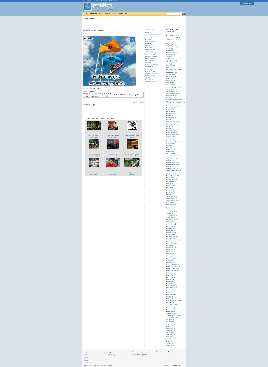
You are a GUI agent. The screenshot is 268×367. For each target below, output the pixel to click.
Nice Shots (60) (149, 66)
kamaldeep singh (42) (171, 223)
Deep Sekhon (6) (170, 124)
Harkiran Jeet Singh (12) (172, 175)
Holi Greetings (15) (150, 54)
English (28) (148, 43)
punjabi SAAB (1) (170, 274)
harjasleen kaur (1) (171, 172)
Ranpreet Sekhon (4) (171, 285)
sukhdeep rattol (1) (171, 323)
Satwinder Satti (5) (171, 308)
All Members (104, 0)
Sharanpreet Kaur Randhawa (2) (174, 315)
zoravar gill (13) (170, 345)
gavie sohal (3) (170, 145)
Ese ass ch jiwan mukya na (132, 154)
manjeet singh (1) (170, 249)
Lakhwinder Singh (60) (172, 236)
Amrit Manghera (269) (171, 95)
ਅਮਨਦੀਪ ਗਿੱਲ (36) (170, 50)
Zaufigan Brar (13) (171, 341)
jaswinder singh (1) (171, 208)
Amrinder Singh (176, 365)
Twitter (116, 355)
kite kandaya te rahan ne (94, 135)
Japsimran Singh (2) (171, 198)
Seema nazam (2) (170, 309)
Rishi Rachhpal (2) (171, 294)
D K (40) (168, 119)
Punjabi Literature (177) (151, 73)
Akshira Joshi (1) (170, 78)
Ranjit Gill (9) (169, 283)
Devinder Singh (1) (171, 130)
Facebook (110, 355)
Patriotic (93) (148, 70)
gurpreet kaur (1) (170, 166)
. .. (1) (167, 41)
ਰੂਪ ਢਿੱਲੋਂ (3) (169, 64)
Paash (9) (147, 68)
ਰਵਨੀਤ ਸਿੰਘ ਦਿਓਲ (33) (171, 60)
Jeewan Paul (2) (170, 217)
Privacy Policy (123, 13)
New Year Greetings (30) (151, 64)
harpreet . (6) (169, 183)
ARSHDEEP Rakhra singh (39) (174, 99)
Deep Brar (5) (169, 126)
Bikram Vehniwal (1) (171, 113)
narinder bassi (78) (171, 255)
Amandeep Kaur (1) (171, 86)
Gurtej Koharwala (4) (150, 53)
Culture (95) (148, 39)
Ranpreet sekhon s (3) (172, 287)
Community (93, 13)
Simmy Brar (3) (170, 319)
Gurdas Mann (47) (150, 49)
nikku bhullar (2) (170, 260)
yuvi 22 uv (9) (169, 340)
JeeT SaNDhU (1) (171, 213)
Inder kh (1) (169, 192)
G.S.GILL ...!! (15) (170, 136)
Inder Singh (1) (170, 191)
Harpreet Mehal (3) (171, 181)
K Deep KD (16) (170, 221)
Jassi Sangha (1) (170, 206)
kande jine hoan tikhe (113, 154)
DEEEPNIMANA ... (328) (172, 123)
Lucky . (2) (169, 241)
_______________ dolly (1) (173, 37)
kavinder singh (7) (171, 228)
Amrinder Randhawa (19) (172, 93)
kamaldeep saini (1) (171, 224)
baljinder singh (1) (170, 107)
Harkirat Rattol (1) (170, 177)
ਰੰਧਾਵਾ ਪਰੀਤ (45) (170, 65)
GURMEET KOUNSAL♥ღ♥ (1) (174, 155)
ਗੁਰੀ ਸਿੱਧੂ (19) (169, 48)
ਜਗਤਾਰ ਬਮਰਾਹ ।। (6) (171, 72)
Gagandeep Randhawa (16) (173, 141)
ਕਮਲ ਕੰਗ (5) (169, 56)
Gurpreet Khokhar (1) (171, 158)
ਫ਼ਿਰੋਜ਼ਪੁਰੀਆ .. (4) (170, 54)
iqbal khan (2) (169, 194)
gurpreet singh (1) (170, 160)
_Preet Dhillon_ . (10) (171, 39)
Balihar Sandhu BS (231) (172, 106)
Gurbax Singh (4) (170, 149)
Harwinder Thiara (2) (171, 189)
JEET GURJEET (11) (171, 211)
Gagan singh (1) (170, 138)
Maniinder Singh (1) (171, 247)
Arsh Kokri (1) (169, 97)
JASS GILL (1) (170, 202)
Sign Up (244, 3)
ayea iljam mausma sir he (132, 135)
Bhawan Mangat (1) (171, 111)
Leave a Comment (139, 102)
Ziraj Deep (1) (169, 343)
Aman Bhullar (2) (170, 82)
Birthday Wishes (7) (150, 36)
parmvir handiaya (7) (171, 272)
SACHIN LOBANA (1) (171, 304)
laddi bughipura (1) (171, 234)
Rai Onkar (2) (169, 275)
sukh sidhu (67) (170, 321)
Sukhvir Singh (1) (170, 324)
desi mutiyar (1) (170, 128)
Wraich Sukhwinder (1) (172, 338)
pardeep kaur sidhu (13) (172, 270)
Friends (98, 0)
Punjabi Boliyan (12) (150, 71)
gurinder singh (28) (171, 153)
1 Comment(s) (94, 137)
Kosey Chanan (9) (150, 58)
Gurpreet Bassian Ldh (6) (172, 164)
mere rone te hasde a (113, 135)
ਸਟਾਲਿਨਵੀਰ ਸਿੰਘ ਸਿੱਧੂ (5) (172, 45)
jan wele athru (113, 172)
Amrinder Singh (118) (171, 91)
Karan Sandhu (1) (170, 226)
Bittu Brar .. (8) (170, 115)
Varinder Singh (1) (170, 332)
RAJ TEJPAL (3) (170, 277)
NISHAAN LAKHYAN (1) (172, 264)
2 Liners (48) (148, 32)
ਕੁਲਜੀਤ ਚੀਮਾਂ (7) (170, 58)
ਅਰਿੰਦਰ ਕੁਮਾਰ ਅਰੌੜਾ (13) (172, 52)
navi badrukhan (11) (171, 257)
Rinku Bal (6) (169, 292)
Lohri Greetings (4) (150, 60)
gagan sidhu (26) (170, 140)
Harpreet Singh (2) (171, 185)
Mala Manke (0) (149, 62)
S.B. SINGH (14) (170, 302)
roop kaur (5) (169, 298)
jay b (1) (168, 209)
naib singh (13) (170, 251)
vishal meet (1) (170, 336)
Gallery (107, 13)
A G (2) (168, 43)
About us (114, 13)
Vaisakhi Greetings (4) (151, 81)
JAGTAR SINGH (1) (171, 196)
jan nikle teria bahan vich (132, 172)
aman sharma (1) (170, 80)
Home (83, 0)
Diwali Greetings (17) (150, 41)
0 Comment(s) (113, 137)
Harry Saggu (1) (170, 187)
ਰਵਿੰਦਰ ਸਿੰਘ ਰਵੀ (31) (171, 62)
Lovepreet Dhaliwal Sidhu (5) (173, 240)
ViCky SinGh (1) (170, 334)
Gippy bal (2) (169, 147)
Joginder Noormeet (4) (172, 219)
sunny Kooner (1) (170, 328)
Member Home (90, 0)
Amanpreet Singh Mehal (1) (173, 87)
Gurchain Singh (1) (171, 151)
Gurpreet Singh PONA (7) (172, 168)
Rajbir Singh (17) (170, 279)
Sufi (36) (147, 77)
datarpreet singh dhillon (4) (173, 121)
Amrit (99, 88)
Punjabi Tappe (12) (150, 75)
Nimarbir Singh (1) (171, 262)
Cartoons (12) (148, 37)
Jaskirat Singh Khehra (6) (172, 200)
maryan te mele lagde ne (94, 154)
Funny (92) (148, 45)
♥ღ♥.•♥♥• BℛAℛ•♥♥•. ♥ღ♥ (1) (174, 101)
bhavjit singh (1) (170, 109)
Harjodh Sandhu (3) (171, 174)
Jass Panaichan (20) (171, 204)
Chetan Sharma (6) (171, 117)
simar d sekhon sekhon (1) (173, 317)
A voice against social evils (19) (153, 34)
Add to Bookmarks (113, 0)
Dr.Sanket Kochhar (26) (172, 134)
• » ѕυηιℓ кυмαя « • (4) (172, 76)
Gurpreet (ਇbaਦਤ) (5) (172, 162)
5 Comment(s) (94, 156)
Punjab (101, 13)
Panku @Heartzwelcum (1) (173, 266)
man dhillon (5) (170, 245)
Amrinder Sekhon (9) (171, 89)
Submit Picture (170, 31)
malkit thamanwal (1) (171, 243)
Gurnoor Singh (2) (171, 157)
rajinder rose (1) (170, 281)
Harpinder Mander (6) (171, 179)
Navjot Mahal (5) (170, 258)
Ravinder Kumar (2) (171, 289)
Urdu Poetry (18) (149, 79)
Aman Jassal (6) (170, 84)
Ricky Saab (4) (170, 291)
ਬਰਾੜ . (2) (168, 67)
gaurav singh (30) (170, 143)
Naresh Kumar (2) (171, 253)
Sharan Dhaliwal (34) (171, 313)
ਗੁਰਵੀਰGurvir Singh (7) (172, 47)
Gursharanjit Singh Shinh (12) (173, 170)
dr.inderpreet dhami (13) (172, 132)
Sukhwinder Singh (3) (171, 326)
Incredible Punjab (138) (151, 56)
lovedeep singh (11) (171, 238)
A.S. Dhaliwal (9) (170, 74)
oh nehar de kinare (94, 172)
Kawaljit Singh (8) (170, 230)
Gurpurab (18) (149, 51)
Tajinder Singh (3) (170, 330)
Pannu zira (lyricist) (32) (172, 268)
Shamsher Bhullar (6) (171, 311)
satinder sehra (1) (170, 306)
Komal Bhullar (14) (171, 232)
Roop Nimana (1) (170, 296)
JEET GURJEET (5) (171, 215)
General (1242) (149, 47)
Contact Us (111, 354)
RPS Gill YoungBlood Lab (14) (173, 300)
